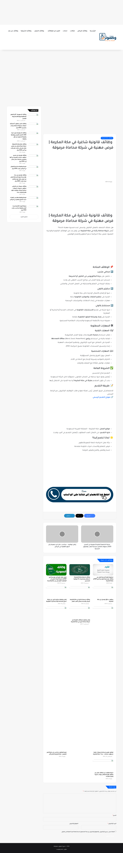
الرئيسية (93, 31)
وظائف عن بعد (13, 31)
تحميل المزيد (24, 217)
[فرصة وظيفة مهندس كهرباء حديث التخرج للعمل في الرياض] (33, 200)
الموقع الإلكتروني (73, 823)
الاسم (114, 815)
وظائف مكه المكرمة (107, 138)
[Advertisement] (61, 12)
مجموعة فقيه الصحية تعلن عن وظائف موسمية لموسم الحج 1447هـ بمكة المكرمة (103, 579)
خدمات (65, 31)
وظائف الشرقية (26, 31)
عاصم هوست (59, 849)
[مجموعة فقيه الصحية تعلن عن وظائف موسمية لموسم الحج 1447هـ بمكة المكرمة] (103, 569)
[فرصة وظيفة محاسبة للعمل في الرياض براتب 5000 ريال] (33, 169)
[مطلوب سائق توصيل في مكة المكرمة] (103, 592)
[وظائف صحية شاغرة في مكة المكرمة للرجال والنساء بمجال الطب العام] (79, 592)
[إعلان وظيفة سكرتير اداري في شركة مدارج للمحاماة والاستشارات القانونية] (56, 592)
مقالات (72, 31)
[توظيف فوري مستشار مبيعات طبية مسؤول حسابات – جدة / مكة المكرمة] (103, 679)
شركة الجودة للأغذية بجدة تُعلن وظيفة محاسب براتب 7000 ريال (19, 208)
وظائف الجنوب (39, 31)
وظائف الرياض (82, 31)
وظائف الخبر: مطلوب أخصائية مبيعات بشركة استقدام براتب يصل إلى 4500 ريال (18, 126)
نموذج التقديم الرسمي (101, 397)
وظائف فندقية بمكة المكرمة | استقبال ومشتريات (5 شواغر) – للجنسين (81, 579)
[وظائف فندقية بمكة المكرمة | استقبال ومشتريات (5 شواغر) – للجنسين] (79, 569)
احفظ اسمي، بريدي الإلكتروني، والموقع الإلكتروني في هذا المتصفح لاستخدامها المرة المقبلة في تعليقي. (88, 831)
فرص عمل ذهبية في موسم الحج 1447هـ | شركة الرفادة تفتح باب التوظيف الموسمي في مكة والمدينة (56, 579)
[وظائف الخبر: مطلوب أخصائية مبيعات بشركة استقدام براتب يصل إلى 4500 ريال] (33, 126)
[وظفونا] (107, 37)
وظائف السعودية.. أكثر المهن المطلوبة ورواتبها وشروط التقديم (18, 116)
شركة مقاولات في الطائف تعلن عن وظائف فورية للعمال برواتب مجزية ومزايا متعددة (104, 774)
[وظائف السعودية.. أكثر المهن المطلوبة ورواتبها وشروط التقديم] (33, 117)
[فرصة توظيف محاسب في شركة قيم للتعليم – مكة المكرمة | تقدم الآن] (56, 679)
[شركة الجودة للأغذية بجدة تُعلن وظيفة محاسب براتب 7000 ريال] (33, 208)
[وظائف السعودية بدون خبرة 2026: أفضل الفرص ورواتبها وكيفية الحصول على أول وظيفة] (33, 135)
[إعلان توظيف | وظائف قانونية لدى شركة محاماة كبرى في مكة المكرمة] (79, 612)
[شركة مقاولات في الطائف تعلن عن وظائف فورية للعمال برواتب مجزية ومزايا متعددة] (103, 765)
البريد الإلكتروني (112, 823)
